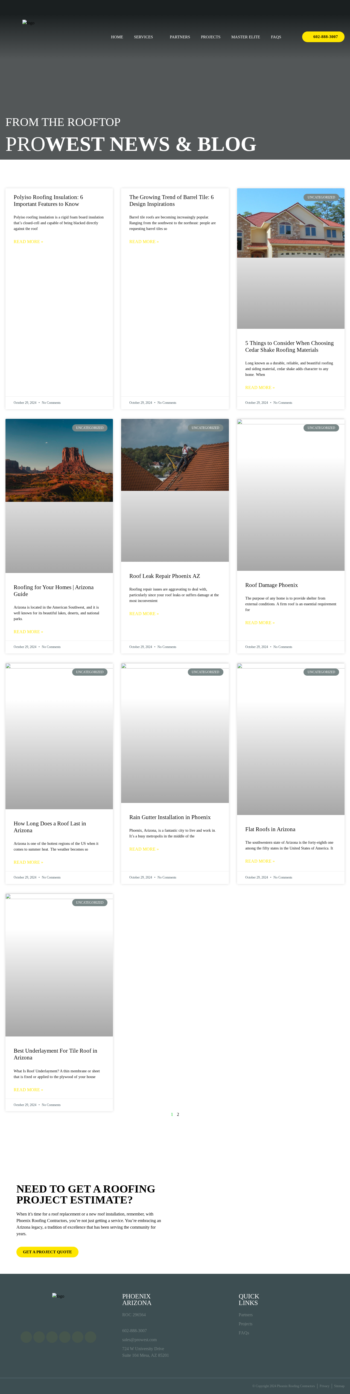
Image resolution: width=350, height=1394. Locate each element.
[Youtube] (322, 7)
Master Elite (245, 37)
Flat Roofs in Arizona (270, 829)
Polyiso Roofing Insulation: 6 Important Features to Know (48, 200)
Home (117, 37)
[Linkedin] (77, 1337)
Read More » (28, 241)
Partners (180, 37)
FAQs (276, 37)
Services (143, 37)
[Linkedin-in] (332, 7)
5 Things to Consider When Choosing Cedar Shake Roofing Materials (289, 346)
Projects (210, 37)
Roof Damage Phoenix (271, 585)
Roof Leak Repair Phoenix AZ (164, 576)
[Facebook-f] (292, 7)
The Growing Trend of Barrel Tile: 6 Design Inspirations (171, 200)
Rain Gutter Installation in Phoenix (170, 817)
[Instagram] (302, 7)
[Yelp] (343, 7)
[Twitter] (312, 7)
